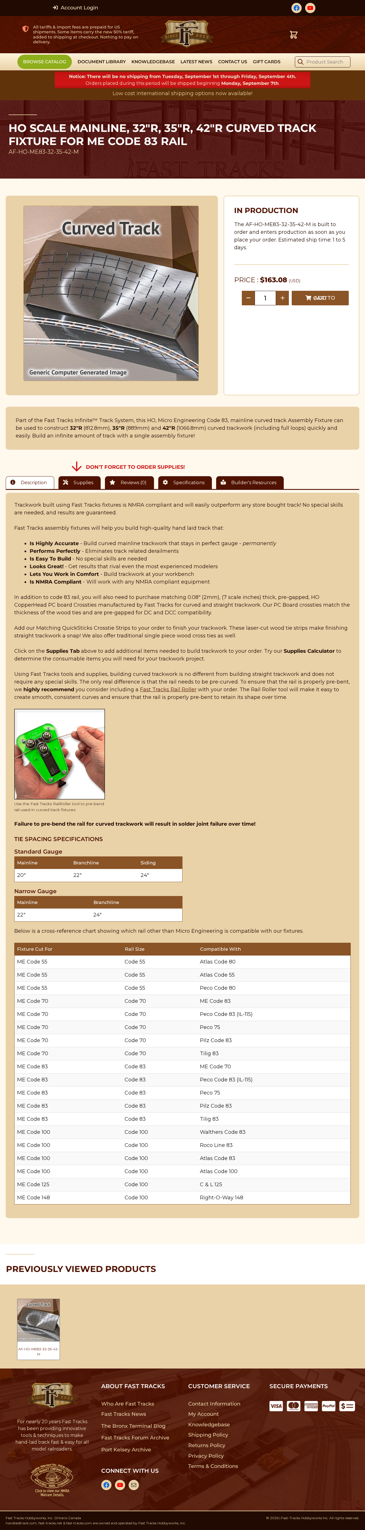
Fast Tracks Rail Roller (168, 689)
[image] (111, 293)
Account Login (78, 8)
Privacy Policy (206, 1456)
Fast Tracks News (123, 1414)
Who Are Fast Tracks (127, 1404)
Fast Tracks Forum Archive (135, 1438)
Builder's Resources (253, 482)
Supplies (82, 482)
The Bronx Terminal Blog (133, 1426)
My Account (203, 1414)
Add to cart (324, 298)
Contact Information (214, 1404)
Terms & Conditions (213, 1466)
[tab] (31, 482)
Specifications (188, 482)
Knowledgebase (209, 1424)
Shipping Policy (208, 1435)
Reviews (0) (133, 482)
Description (33, 482)
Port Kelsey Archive (126, 1450)
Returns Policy (207, 1445)
